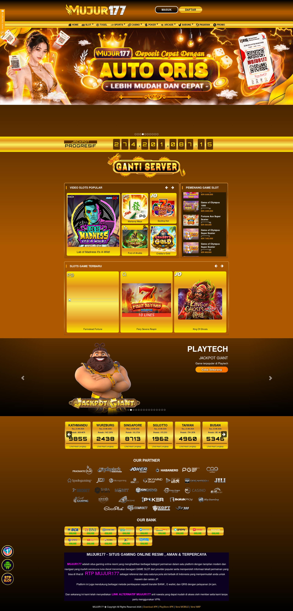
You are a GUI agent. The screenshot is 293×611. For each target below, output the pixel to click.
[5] (145, 134)
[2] (138, 134)
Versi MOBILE (182, 606)
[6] (148, 134)
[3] (140, 134)
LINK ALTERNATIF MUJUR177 (131, 594)
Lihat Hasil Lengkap (79, 446)
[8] (153, 134)
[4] (143, 134)
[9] (155, 134)
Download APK (150, 606)
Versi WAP (196, 606)
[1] (135, 134)
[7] (150, 134)
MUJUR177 (74, 564)
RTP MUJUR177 (101, 573)
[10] (157, 134)
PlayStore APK (166, 606)
